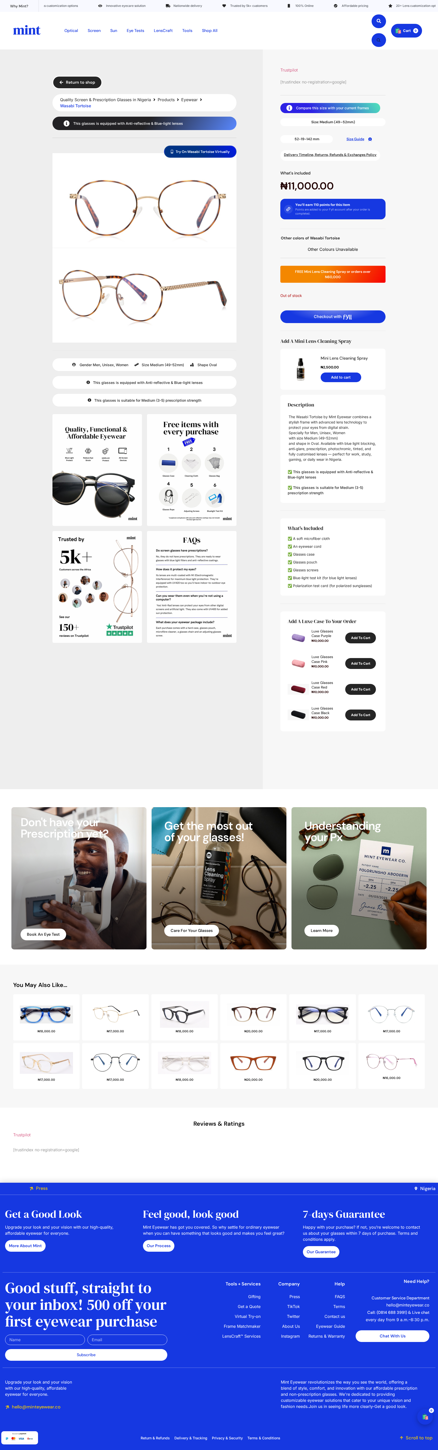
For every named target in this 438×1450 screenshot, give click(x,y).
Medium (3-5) (153, 400)
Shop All (209, 30)
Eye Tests (135, 30)
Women (122, 365)
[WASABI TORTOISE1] (144, 202)
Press (42, 1188)
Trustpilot (289, 70)
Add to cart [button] (360, 638)
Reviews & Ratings (219, 1123)
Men (96, 365)
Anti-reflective (138, 123)
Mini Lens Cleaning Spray (344, 358)
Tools (187, 30)
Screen (94, 30)
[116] (191, 587)
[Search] (378, 40)
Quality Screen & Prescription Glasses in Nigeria (105, 99)
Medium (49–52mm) (167, 365)
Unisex (108, 365)
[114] (191, 470)
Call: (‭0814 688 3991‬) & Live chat (398, 1312)
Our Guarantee (321, 1251)
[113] (97, 470)
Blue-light (162, 123)
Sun (113, 30)
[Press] (31, 1188)
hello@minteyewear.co (36, 1407)
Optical (71, 30)
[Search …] (379, 21)
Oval (213, 365)
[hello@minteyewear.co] (7, 1407)
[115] (97, 587)
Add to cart (341, 377)
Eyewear (189, 99)
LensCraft (163, 30)
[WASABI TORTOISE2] (144, 297)
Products (166, 99)
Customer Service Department (400, 1298)
